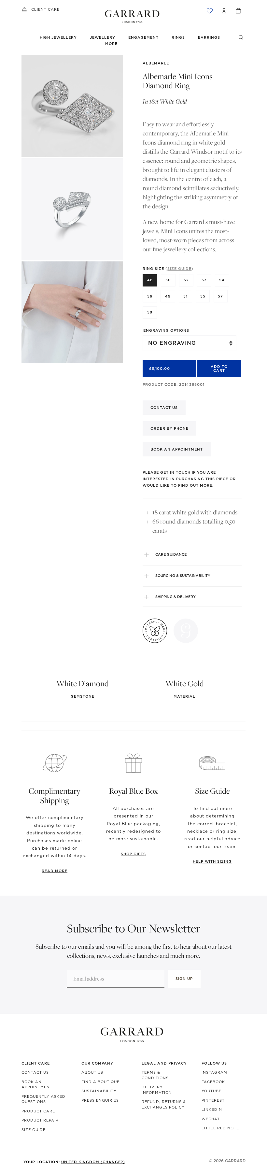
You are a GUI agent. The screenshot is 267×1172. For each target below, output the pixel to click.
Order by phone (169, 428)
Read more (54, 871)
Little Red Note (220, 1128)
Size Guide (33, 1129)
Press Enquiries (100, 1100)
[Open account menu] (224, 11)
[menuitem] (111, 43)
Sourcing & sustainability (182, 575)
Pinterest (213, 1100)
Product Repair (40, 1120)
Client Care (45, 9)
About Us (92, 1072)
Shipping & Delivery (175, 596)
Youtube (211, 1091)
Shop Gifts (133, 854)
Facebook (213, 1082)
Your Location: (74, 1162)
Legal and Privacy (164, 1063)
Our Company (97, 1063)
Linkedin (212, 1109)
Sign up (184, 978)
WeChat (211, 1119)
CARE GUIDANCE (171, 554)
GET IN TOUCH (175, 472)
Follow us (214, 1063)
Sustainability (99, 1091)
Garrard (235, 1160)
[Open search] (241, 37)
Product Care (38, 1111)
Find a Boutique (100, 1082)
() (179, 268)
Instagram (214, 1072)
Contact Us (35, 1072)
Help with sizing (212, 861)
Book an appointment (176, 449)
